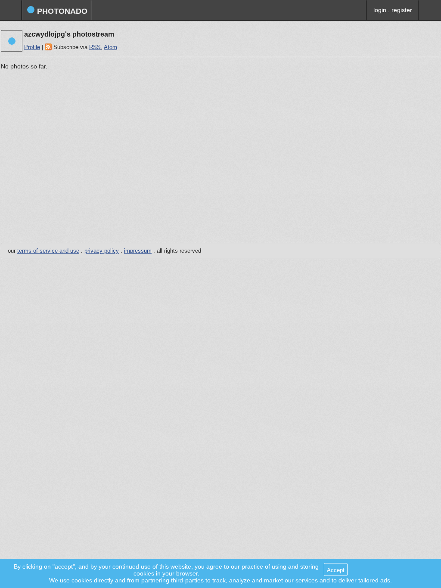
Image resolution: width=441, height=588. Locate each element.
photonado (61, 11)
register (401, 9)
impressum (138, 251)
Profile (32, 47)
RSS (95, 47)
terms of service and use (48, 251)
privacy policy (101, 251)
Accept (336, 570)
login (379, 9)
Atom (110, 47)
